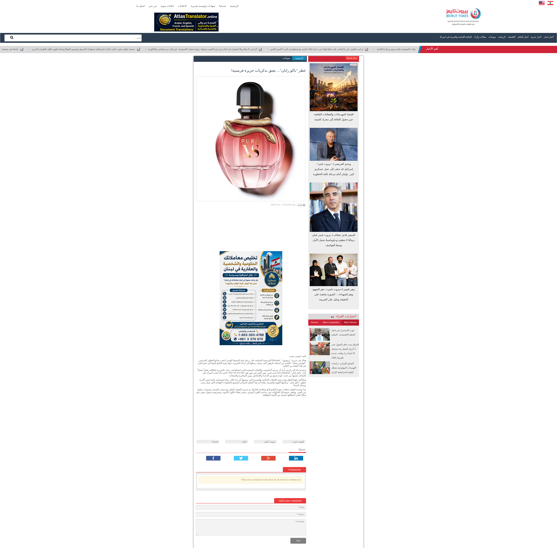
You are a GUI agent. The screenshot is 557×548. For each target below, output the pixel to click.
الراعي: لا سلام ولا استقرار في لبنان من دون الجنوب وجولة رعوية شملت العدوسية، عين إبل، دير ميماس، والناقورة (231, 49)
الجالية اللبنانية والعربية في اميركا (456, 37)
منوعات (492, 37)
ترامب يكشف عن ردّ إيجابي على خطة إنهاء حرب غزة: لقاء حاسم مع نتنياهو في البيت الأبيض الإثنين (345, 49)
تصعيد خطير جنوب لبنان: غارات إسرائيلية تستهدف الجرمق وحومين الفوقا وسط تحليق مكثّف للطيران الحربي (112, 49)
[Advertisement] (251, 229)
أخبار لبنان (549, 37)
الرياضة (502, 37)
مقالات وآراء (480, 37)
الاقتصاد (511, 37)
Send (298, 541)
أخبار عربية (536, 37)
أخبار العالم (523, 37)
